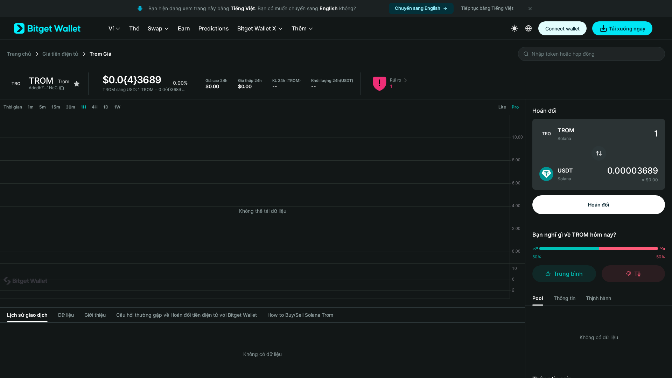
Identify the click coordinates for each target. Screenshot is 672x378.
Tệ (637, 273)
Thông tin (564, 298)
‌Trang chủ (19, 54)
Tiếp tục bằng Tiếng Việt (487, 8)
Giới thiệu (95, 315)
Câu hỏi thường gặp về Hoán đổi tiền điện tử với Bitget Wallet (186, 315)
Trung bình (568, 273)
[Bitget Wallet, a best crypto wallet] (47, 28)
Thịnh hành (598, 298)
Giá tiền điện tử (60, 54)
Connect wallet (562, 28)
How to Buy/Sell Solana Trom (300, 315)
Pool (537, 298)
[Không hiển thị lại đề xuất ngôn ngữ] (530, 8)
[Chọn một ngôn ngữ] (528, 28)
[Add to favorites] (76, 83)
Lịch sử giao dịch (27, 315)
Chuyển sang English (417, 8)
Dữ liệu (66, 315)
